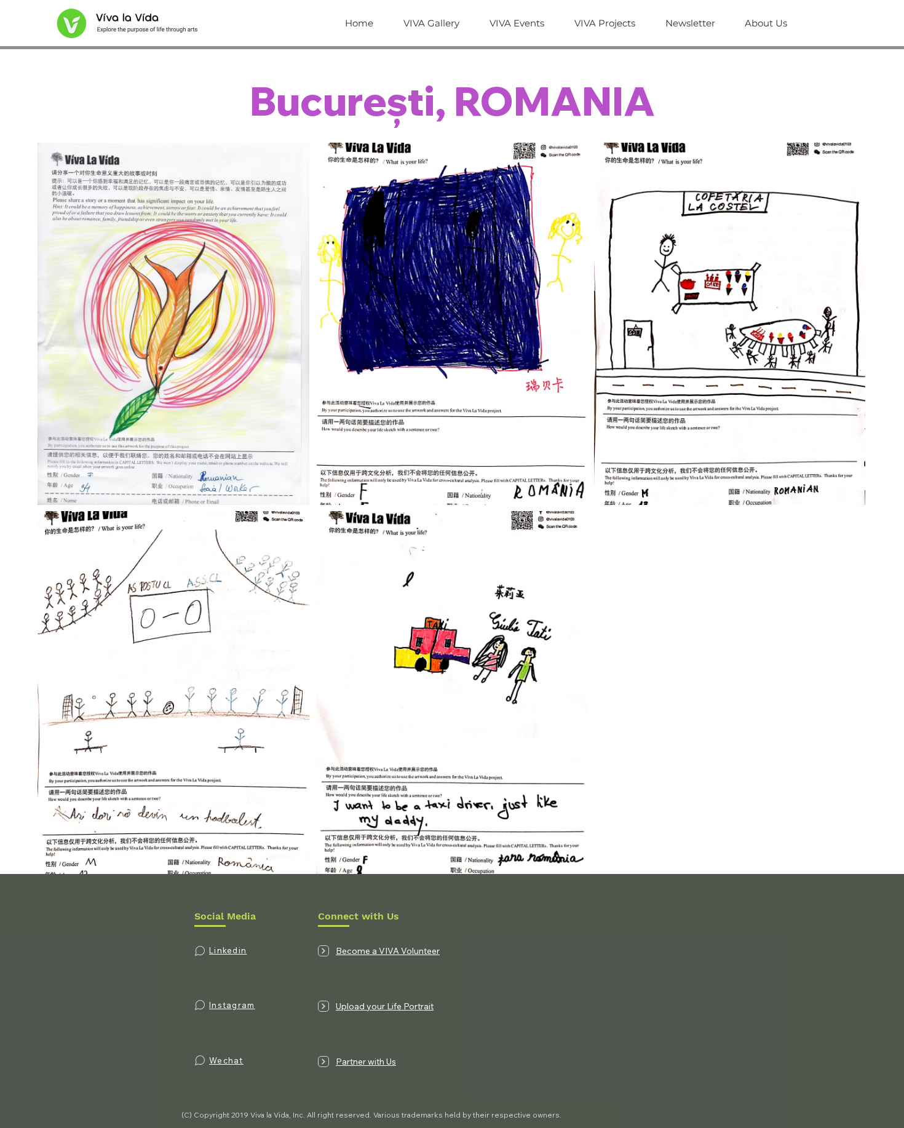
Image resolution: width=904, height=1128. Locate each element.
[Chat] (199, 950)
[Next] (323, 950)
